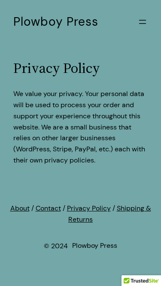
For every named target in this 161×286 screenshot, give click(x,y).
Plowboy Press (55, 22)
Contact (48, 208)
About (20, 208)
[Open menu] (142, 22)
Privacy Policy (89, 208)
